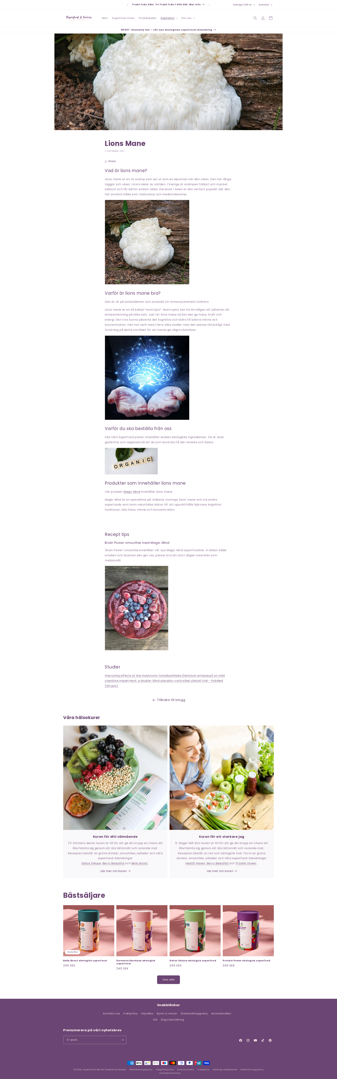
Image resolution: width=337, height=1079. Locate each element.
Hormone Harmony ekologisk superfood (135, 962)
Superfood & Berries (93, 1069)
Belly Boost (139, 863)
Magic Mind (131, 492)
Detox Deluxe (91, 863)
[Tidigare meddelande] (127, 4)
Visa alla (168, 979)
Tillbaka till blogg (171, 700)
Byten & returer (167, 1013)
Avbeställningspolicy (251, 1069)
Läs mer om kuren (113, 871)
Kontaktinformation (170, 1073)
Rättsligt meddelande (225, 1069)
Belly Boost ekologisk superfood (85, 960)
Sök (155, 1019)
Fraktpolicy (130, 1013)
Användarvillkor (221, 1013)
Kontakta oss (111, 1013)
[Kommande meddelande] (209, 4)
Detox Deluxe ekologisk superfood (193, 960)
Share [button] (112, 161)
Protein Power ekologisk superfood (246, 960)
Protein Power (246, 863)
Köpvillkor (147, 1013)
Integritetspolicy (165, 1069)
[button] (169, 18)
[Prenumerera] (122, 1040)
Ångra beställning (172, 1019)
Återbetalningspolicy (194, 1013)
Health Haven (195, 863)
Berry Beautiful (114, 863)
